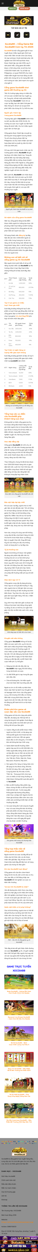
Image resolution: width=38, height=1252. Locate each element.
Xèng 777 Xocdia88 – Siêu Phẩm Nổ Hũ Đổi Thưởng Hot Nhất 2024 (19, 1069)
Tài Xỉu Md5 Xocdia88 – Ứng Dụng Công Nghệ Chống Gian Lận (19, 1095)
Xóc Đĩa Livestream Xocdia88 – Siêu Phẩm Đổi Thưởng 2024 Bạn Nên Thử (19, 1121)
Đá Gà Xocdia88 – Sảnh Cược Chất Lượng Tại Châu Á (19, 1043)
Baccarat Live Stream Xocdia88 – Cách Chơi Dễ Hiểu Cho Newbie (19, 1018)
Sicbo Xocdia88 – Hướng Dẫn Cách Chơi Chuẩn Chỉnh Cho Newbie (19, 992)
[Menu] (2, 3)
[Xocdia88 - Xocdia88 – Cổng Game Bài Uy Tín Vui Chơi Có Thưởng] (19, 3)
